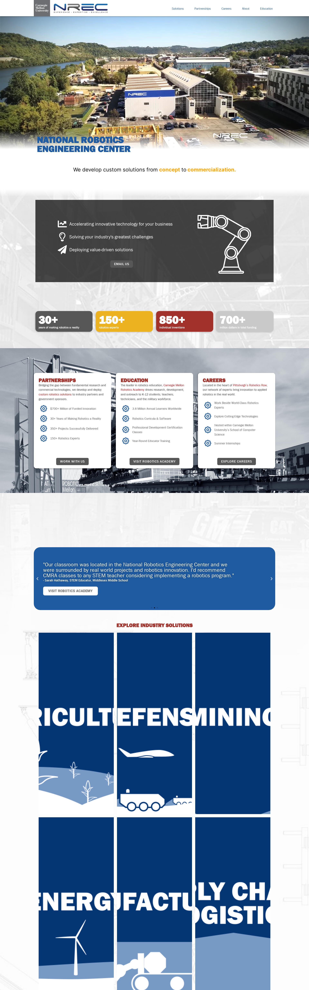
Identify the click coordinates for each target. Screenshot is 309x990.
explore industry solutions (155, 625)
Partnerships (202, 8)
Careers (226, 8)
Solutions (178, 8)
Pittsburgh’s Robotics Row (250, 385)
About (245, 8)
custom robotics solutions (55, 394)
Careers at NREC (63, 588)
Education (266, 8)
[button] (37, 579)
